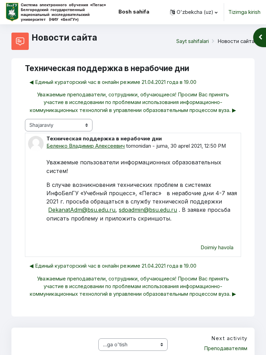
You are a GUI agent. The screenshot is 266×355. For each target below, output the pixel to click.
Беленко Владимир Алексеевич (85, 146)
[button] (193, 12)
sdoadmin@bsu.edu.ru (148, 209)
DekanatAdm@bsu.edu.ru (81, 209)
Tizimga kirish (244, 12)
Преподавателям (225, 348)
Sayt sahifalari (192, 41)
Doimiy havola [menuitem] (217, 247)
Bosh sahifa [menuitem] (133, 12)
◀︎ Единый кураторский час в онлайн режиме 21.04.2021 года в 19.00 (112, 82)
